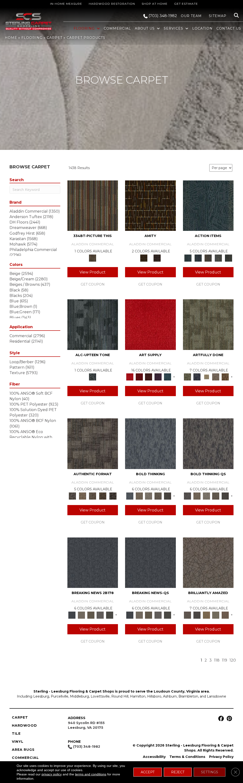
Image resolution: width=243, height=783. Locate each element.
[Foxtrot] (92, 324)
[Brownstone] (208, 258)
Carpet (54, 38)
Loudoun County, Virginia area (181, 691)
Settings (209, 772)
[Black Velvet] (157, 258)
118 (217, 660)
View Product (92, 272)
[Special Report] (91, 615)
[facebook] (220, 719)
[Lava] (149, 495)
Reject (177, 772)
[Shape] (150, 443)
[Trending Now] (81, 615)
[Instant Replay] (100, 615)
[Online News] (92, 562)
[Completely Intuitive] (206, 615)
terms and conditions (90, 774)
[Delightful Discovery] (208, 324)
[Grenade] (139, 495)
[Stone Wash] (168, 377)
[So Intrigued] (208, 562)
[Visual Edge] (92, 443)
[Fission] (158, 495)
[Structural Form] (112, 495)
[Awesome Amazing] (216, 377)
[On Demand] (110, 615)
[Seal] (168, 495)
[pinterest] (228, 719)
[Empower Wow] (216, 615)
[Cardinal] (150, 324)
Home (11, 38)
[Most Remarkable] (197, 377)
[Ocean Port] (198, 258)
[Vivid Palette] (225, 377)
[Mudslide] (92, 205)
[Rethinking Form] (102, 495)
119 (224, 660)
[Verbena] (158, 377)
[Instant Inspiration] (225, 615)
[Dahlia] (139, 377)
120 (232, 660)
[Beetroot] (149, 377)
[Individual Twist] (92, 495)
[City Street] (228, 258)
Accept (147, 772)
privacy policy (52, 774)
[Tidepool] (208, 205)
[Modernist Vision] (206, 377)
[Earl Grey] (218, 258)
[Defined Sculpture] (82, 495)
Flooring (31, 38)
